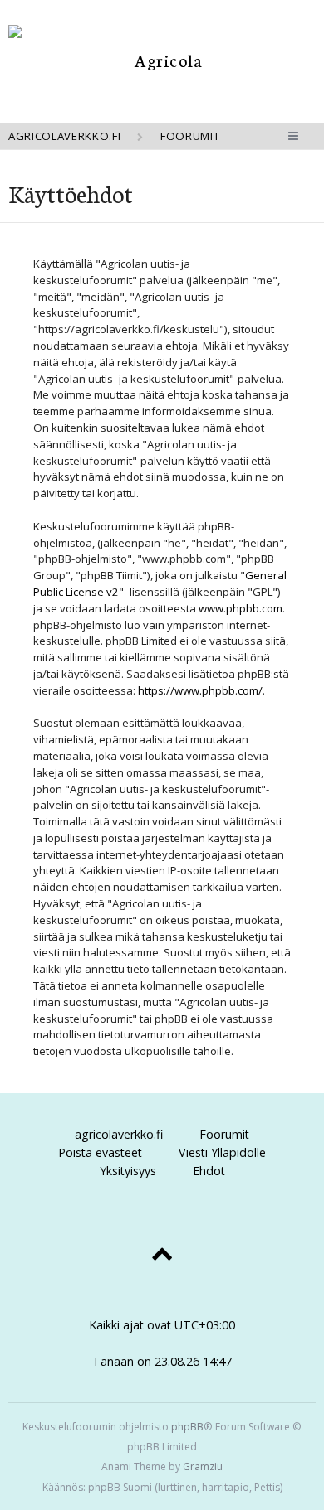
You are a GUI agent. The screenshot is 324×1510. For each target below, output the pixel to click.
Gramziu (203, 1466)
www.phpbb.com (240, 608)
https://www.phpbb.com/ (200, 690)
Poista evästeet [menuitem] (100, 1152)
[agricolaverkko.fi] (162, 60)
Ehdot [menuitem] (209, 1170)
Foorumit (224, 1134)
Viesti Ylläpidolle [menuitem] (222, 1152)
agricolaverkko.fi (119, 1134)
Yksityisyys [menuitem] (128, 1170)
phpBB (187, 1427)
